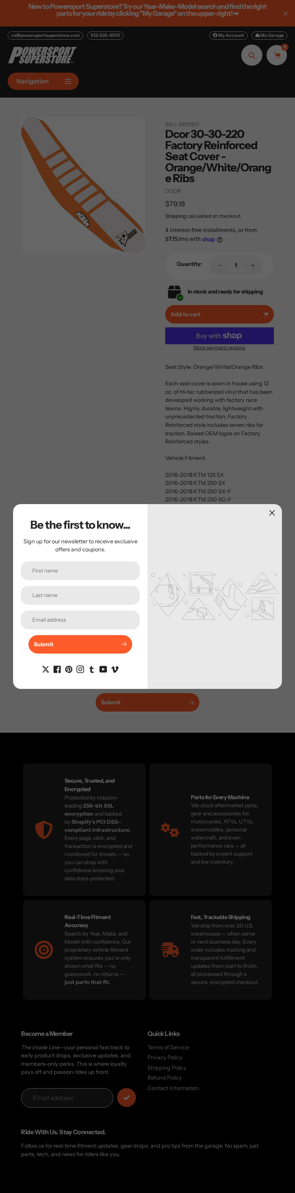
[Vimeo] (115, 668)
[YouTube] (103, 668)
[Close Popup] (272, 513)
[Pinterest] (69, 668)
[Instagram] (80, 668)
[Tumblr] (92, 668)
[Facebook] (57, 668)
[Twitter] (46, 668)
